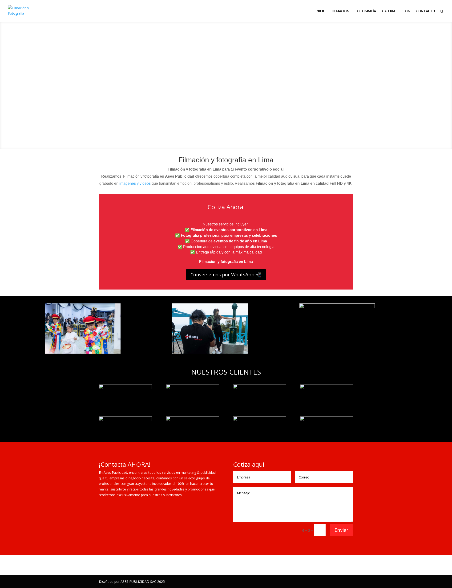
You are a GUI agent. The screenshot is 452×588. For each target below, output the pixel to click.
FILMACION (340, 11)
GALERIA (388, 11)
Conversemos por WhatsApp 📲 (226, 274)
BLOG (405, 11)
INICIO (320, 11)
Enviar (341, 530)
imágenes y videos (135, 183)
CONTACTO (425, 11)
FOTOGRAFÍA (365, 11)
